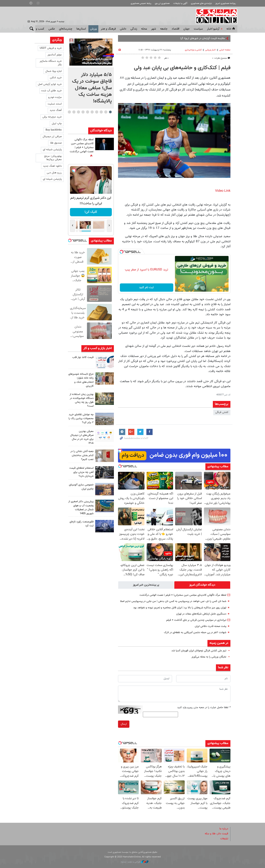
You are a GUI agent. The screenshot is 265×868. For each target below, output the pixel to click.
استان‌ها (81, 29)
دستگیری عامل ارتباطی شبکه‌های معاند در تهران (201, 614)
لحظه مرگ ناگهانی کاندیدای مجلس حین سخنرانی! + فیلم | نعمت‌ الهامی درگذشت (183, 595)
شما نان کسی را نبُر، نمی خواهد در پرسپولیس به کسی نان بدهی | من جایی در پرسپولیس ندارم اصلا (173, 601)
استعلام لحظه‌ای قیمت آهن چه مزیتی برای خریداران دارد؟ (81, 472)
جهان (186, 29)
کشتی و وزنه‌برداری (193, 50)
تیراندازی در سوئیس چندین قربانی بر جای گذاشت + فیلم (196, 620)
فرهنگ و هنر (108, 29)
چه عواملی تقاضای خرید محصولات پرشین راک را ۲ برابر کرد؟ (81, 418)
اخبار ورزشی (210, 50)
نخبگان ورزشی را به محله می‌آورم (209, 657)
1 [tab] (110, 112)
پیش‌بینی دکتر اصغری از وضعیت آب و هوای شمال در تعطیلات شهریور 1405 (81, 507)
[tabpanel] (91, 73)
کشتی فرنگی (221, 412)
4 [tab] (96, 112)
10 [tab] (69, 112)
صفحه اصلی (224, 50)
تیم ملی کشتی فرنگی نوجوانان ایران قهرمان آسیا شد (198, 651)
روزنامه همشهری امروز (225, 3)
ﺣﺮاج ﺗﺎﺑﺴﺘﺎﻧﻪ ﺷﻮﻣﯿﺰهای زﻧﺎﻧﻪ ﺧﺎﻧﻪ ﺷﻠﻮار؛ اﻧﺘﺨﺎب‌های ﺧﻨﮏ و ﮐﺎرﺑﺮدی (81, 380)
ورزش (93, 29)
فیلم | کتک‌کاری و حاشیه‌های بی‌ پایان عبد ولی (182, 68)
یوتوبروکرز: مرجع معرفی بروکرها (53, 158)
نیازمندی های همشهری (201, 3)
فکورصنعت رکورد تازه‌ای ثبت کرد (82, 524)
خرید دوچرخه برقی (52, 117)
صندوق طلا (56, 143)
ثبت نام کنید (146, 287)
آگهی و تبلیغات (180, 3)
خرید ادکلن (56, 78)
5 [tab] (92, 112)
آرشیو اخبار (213, 29)
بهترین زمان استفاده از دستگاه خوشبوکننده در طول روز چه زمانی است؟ (82, 400)
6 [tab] (87, 112)
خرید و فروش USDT (51, 48)
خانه (228, 29)
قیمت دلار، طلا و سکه (216, 834)
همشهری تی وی (162, 3)
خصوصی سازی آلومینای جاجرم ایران (81, 487)
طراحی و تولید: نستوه (131, 862)
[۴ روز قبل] (104, 435)
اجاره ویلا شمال (53, 71)
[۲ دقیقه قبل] (91, 52)
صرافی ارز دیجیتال (52, 136)
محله (144, 29)
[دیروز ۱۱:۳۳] (104, 144)
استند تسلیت (55, 104)
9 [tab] (74, 112)
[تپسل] (121, 252)
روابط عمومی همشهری (141, 3)
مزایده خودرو (55, 97)
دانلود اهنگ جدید (52, 166)
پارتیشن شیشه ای (52, 149)
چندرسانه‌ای (65, 29)
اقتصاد (175, 29)
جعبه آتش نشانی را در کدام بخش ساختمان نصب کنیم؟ (82, 455)
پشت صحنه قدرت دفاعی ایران (210, 626)
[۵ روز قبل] (104, 472)
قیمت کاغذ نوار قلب (83, 357)
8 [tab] (78, 112)
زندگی (133, 29)
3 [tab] (101, 112)
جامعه (163, 29)
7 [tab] (83, 112)
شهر (153, 29)
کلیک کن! (90, 212)
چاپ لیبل (57, 123)
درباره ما (223, 829)
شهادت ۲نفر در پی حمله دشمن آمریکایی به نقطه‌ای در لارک (195, 632)
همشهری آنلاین (214, 16)
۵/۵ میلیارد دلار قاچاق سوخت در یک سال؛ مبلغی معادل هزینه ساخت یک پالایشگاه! (92, 88)
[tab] (202, 585)
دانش (123, 29)
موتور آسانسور (54, 55)
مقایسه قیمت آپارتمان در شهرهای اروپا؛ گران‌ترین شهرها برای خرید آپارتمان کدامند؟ (181, 38)
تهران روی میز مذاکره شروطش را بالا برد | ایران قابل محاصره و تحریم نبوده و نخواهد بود (179, 608)
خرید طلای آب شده (51, 91)
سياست (198, 29)
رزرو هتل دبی (54, 173)
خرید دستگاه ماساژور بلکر (51, 63)
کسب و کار (38, 29)
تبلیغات (224, 839)
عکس (51, 29)
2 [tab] (105, 112)
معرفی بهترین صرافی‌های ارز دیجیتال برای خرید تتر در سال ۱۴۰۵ (82, 437)
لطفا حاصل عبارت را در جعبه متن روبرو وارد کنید (203, 707)
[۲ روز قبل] (104, 362)
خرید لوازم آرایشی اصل (50, 84)
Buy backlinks (54, 130)
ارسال (124, 724)
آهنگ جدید (56, 110)
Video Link (222, 191)
